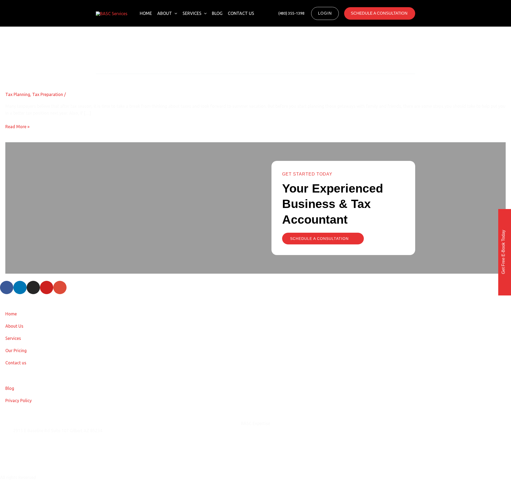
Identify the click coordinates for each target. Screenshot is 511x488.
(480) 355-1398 (28, 457)
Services (192, 13)
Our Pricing (16, 350)
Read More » (17, 126)
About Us (14, 326)
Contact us (241, 13)
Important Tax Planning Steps (51, 78)
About (164, 13)
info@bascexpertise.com (37, 443)
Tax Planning (17, 94)
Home (146, 13)
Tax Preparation (47, 94)
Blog (217, 13)
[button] (174, 13)
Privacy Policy (18, 400)
